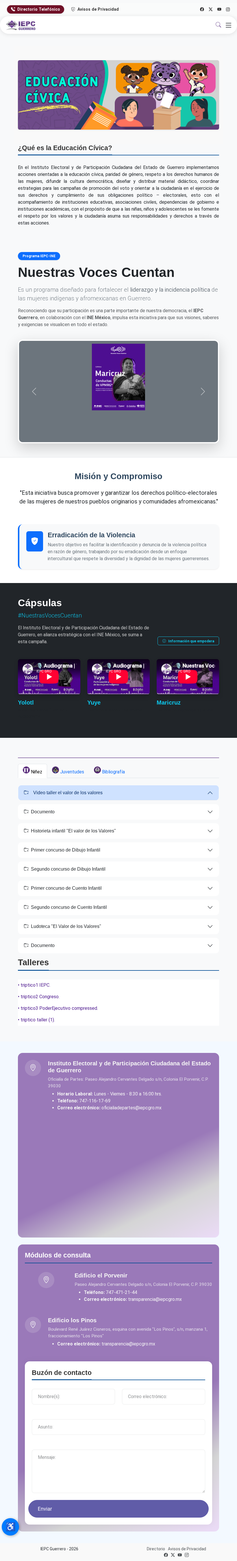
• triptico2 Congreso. (39, 996)
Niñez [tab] (36, 772)
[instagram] (187, 1555)
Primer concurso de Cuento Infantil (66, 888)
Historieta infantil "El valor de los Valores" (73, 830)
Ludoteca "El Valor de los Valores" (66, 926)
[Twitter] (211, 9)
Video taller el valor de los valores (68, 792)
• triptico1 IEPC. (34, 985)
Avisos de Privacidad (97, 9)
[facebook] (166, 1555)
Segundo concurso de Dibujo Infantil (68, 869)
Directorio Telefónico (38, 9)
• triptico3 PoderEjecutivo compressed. (58, 1008)
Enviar (45, 1509)
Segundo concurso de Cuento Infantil (69, 907)
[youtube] (180, 1555)
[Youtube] (219, 9)
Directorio (156, 1549)
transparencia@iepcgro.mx (155, 1299)
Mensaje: (42, 1446)
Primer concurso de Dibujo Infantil (65, 849)
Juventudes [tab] (71, 772)
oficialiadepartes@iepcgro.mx (131, 1107)
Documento (43, 811)
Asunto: (41, 1415)
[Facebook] (202, 9)
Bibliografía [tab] (113, 772)
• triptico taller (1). (36, 1020)
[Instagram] (228, 9)
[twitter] (173, 1555)
